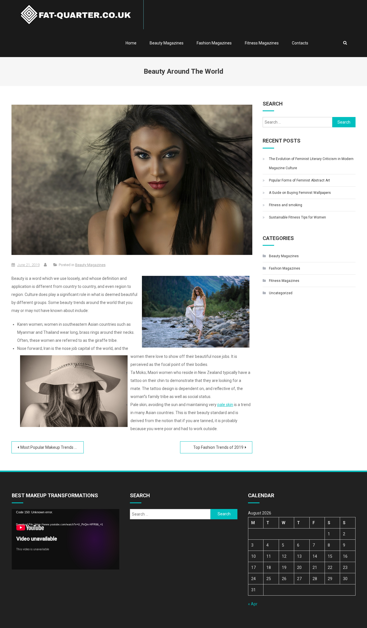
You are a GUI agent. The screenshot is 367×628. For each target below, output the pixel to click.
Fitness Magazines (262, 43)
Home (131, 43)
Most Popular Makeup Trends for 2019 (52, 447)
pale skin (225, 404)
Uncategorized (280, 293)
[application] (65, 539)
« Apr (252, 604)
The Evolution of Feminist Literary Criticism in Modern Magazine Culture (311, 163)
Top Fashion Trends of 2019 (218, 447)
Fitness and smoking (285, 205)
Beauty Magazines (167, 43)
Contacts (300, 43)
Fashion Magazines (214, 43)
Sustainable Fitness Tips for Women (297, 217)
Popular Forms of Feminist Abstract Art (299, 180)
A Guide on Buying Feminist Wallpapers (300, 193)
